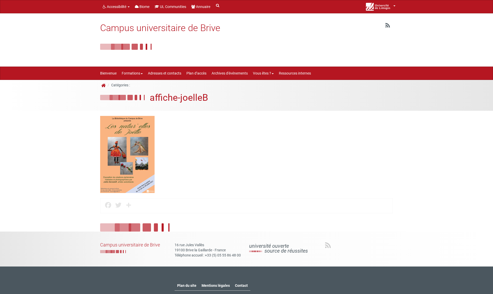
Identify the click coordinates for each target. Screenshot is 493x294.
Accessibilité (116, 7)
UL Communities (172, 7)
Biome (144, 7)
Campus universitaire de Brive (160, 28)
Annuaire (202, 7)
